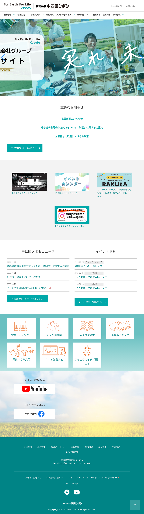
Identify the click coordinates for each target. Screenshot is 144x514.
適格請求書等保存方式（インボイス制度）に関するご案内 (72, 127)
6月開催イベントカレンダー (89, 266)
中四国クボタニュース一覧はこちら (26, 299)
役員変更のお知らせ (72, 118)
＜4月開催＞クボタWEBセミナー (92, 288)
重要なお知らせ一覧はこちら (24, 148)
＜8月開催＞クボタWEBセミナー (92, 277)
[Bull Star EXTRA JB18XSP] (72, 57)
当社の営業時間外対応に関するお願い (27, 288)
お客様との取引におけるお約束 (72, 136)
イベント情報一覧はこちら (90, 302)
